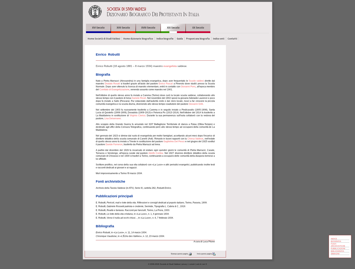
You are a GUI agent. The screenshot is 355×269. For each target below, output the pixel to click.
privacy (184, 264)
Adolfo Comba (155, 153)
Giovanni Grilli (196, 104)
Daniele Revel (139, 98)
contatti (192, 264)
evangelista (170, 66)
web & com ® (201, 264)
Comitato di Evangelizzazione (114, 89)
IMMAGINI (335, 254)
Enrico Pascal (166, 83)
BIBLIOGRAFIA (337, 251)
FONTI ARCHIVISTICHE (338, 245)
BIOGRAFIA (336, 241)
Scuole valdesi (196, 81)
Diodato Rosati (112, 83)
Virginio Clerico (137, 115)
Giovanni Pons (188, 86)
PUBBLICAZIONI (338, 248)
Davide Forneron (114, 144)
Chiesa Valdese (195, 138)
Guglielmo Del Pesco (174, 141)
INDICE (334, 239)
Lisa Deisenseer (112, 118)
